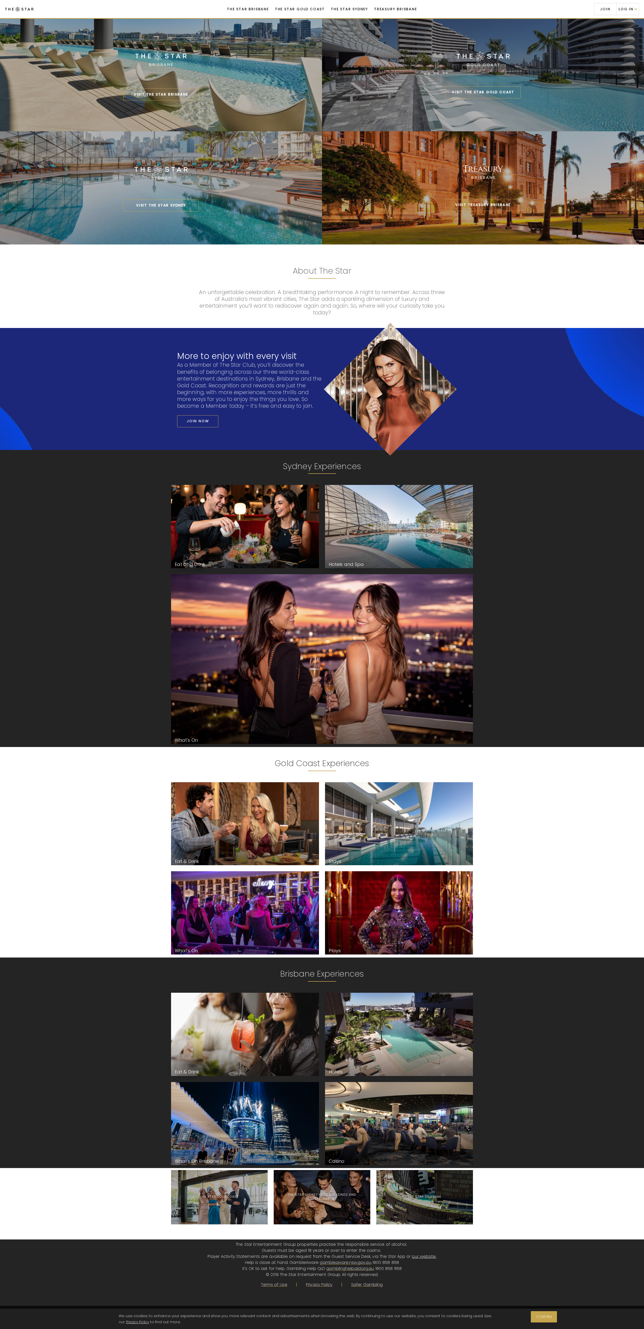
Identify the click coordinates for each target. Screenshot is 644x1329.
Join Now (198, 421)
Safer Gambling (367, 1285)
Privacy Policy (319, 1285)
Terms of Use (274, 1285)
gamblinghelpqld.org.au (350, 1268)
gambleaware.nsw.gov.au (345, 1262)
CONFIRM (544, 1316)
